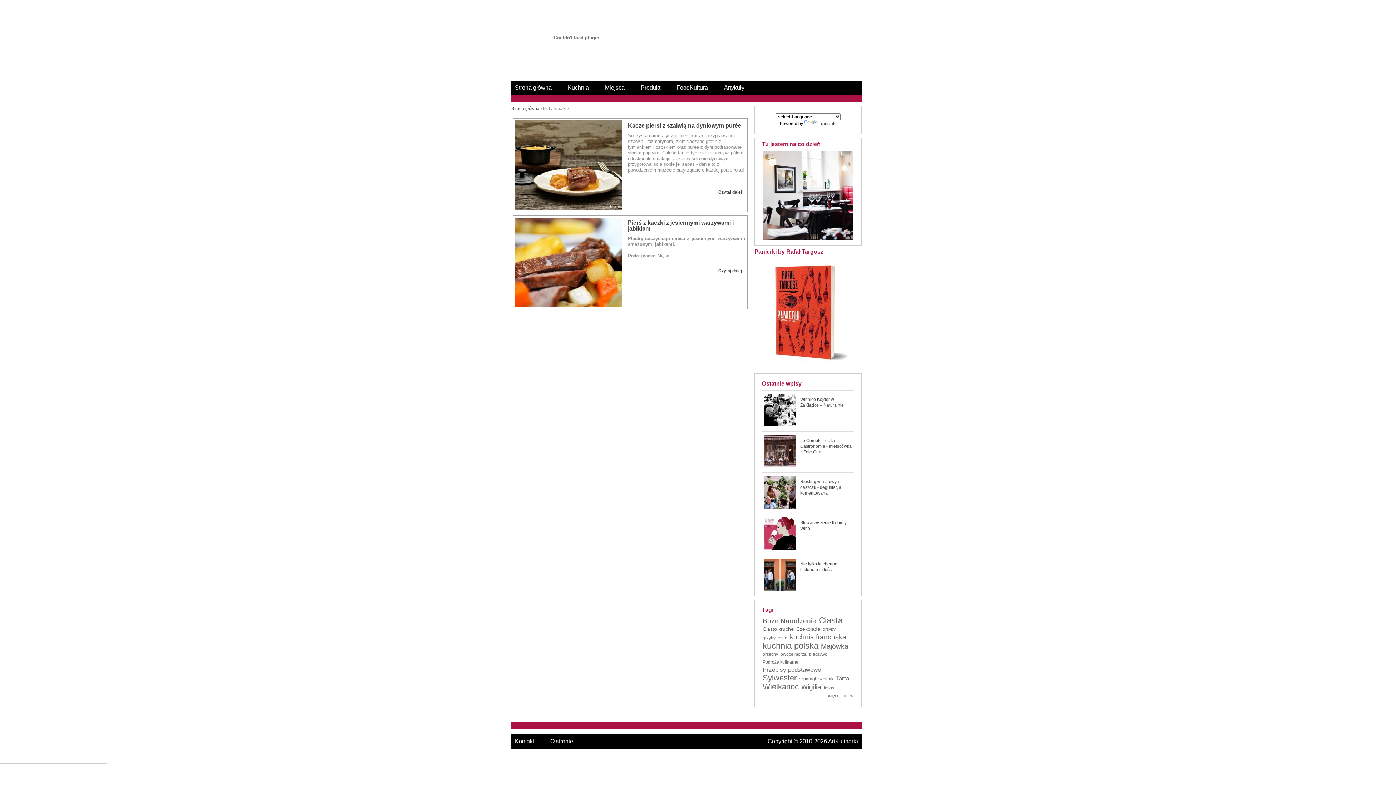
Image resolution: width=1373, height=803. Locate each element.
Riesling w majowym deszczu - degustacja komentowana (820, 487)
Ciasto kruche (778, 629)
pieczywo (818, 654)
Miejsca (615, 88)
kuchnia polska (790, 646)
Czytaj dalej (730, 192)
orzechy (770, 654)
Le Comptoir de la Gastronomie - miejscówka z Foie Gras (826, 446)
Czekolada (808, 629)
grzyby (829, 629)
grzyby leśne (775, 637)
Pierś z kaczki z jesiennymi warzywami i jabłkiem (681, 226)
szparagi (807, 678)
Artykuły (734, 88)
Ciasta (831, 620)
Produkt (650, 88)
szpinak (825, 678)
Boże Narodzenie (789, 621)
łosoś (829, 687)
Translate (827, 123)
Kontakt (524, 741)
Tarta (842, 678)
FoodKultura (692, 88)
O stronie (561, 741)
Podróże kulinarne (780, 662)
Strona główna (533, 88)
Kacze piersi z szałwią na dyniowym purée (684, 126)
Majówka (834, 646)
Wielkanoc (781, 687)
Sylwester (780, 678)
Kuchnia (578, 88)
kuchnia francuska (818, 637)
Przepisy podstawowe (792, 670)
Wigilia (811, 687)
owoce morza (794, 654)
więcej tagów (840, 695)
